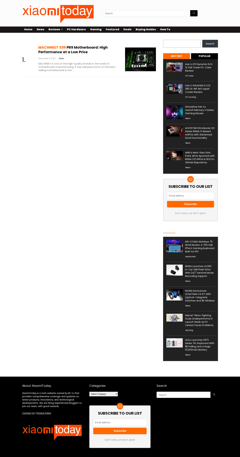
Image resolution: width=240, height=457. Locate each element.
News (40, 29)
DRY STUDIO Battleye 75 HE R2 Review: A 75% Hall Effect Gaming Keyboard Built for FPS (199, 246)
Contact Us (28, 413)
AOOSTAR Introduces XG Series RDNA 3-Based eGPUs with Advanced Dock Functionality (200, 133)
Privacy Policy (44, 413)
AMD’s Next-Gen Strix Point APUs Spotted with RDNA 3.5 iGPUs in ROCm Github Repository (200, 157)
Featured (112, 29)
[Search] (194, 13)
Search (167, 38)
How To (165, 29)
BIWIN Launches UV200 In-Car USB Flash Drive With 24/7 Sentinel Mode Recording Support (199, 271)
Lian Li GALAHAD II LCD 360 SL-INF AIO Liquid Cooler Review (197, 89)
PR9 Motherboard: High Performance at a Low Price (73, 49)
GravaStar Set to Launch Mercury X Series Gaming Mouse (199, 110)
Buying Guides (146, 29)
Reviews (54, 29)
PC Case (189, 75)
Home (28, 29)
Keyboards (190, 256)
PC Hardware (76, 29)
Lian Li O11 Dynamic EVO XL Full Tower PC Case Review (199, 67)
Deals (127, 29)
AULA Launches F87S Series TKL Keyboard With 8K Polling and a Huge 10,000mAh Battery (199, 344)
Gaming (96, 29)
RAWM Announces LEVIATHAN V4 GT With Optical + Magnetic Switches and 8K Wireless (200, 295)
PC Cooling (190, 97)
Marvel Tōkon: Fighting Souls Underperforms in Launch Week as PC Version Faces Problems (199, 320)
